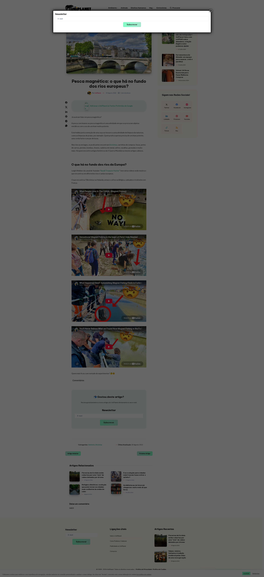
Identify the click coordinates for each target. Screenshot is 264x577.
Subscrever (132, 24)
